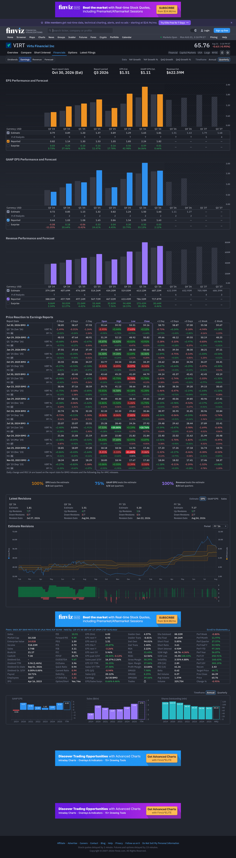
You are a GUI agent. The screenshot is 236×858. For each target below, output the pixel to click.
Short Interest (42, 52)
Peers (9, 629)
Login (207, 30)
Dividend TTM (14, 663)
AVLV (114, 629)
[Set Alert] (222, 52)
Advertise (72, 843)
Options (72, 52)
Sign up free (222, 30)
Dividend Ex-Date (16, 666)
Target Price (203, 670)
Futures (83, 37)
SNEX (15, 629)
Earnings (89, 677)
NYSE (215, 52)
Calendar (126, 37)
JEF (20, 629)
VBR (86, 629)
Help (224, 37)
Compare (26, 52)
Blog (103, 843)
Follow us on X (132, 843)
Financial (173, 52)
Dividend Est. (14, 659)
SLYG (109, 629)
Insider (72, 37)
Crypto (103, 37)
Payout (11, 674)
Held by (68, 629)
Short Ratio (163, 645)
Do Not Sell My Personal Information (160, 843)
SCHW (59, 629)
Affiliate (61, 843)
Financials (59, 52)
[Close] (231, 22)
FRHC (48, 629)
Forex (93, 37)
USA (200, 52)
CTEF (104, 629)
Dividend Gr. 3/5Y (16, 670)
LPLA (43, 629)
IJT (93, 629)
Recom (200, 666)
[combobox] (80, 30)
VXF (90, 629)
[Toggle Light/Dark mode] (193, 30)
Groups (61, 37)
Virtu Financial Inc (40, 46)
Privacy (119, 843)
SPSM (98, 629)
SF (39, 629)
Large (207, 52)
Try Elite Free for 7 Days (173, 22)
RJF (53, 629)
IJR (74, 629)
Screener (21, 37)
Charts (41, 37)
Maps (32, 37)
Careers (84, 843)
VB (82, 629)
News (51, 37)
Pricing (213, 37)
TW (35, 629)
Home (10, 37)
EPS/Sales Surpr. (94, 681)
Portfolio (114, 37)
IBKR (24, 629)
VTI (78, 629)
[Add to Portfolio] (227, 52)
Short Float (163, 641)
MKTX (31, 629)
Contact (94, 843)
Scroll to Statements (217, 629)
